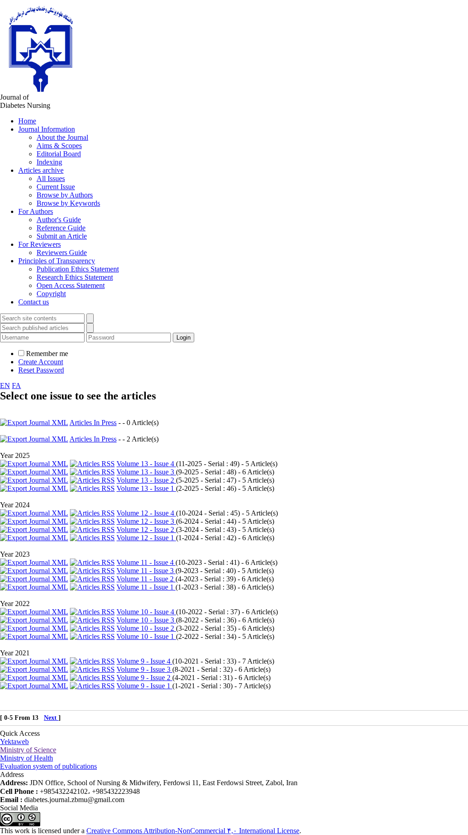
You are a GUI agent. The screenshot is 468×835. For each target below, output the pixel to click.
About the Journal (62, 137)
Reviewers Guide (62, 252)
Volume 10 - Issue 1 (146, 636)
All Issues (51, 178)
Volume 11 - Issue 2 (146, 579)
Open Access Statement (71, 285)
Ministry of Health (26, 758)
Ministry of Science (28, 750)
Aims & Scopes (59, 145)
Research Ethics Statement (75, 277)
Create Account (40, 362)
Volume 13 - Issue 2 (146, 480)
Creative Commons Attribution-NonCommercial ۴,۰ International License (192, 831)
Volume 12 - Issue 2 (146, 529)
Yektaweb (14, 741)
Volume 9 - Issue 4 (144, 661)
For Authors (35, 211)
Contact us (33, 302)
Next (51, 717)
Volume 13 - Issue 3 (146, 472)
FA (16, 385)
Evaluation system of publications (48, 766)
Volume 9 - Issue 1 (144, 686)
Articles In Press (93, 422)
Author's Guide (59, 219)
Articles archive (41, 170)
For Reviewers (39, 244)
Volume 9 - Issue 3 (144, 669)
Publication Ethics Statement (78, 269)
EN (5, 385)
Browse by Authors (65, 195)
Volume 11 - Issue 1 (146, 587)
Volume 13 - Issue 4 (146, 464)
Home (27, 121)
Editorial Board (59, 154)
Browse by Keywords (68, 203)
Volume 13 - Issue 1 (146, 488)
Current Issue (56, 187)
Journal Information (46, 129)
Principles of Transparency (56, 261)
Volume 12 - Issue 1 (146, 538)
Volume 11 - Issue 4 (146, 562)
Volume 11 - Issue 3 (146, 570)
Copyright (51, 294)
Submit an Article (62, 236)
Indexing (49, 162)
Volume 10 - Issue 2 (146, 628)
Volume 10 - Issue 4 (146, 612)
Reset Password (41, 370)
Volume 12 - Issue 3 (146, 521)
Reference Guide (61, 228)
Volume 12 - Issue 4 (146, 513)
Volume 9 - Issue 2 (144, 677)
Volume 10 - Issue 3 (146, 620)
